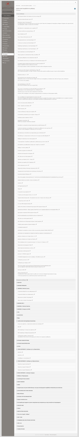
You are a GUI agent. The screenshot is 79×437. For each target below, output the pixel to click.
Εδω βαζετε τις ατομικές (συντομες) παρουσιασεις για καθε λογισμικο (31, 125)
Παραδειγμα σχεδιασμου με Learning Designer (27, 45)
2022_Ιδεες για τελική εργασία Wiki (25, 218)
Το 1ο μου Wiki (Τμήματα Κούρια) (24, 203)
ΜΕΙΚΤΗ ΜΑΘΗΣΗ (21, 381)
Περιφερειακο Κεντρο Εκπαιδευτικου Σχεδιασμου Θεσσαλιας (30, 171)
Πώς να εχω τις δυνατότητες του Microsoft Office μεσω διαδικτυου (31, 88)
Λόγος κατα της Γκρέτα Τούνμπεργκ (25, 297)
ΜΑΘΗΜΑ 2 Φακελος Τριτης (23, 288)
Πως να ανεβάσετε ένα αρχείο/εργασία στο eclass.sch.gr (29, 96)
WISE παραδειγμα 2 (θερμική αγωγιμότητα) (26, 332)
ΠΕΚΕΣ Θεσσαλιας (21, 108)
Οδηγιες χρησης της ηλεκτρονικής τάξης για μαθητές (28, 54)
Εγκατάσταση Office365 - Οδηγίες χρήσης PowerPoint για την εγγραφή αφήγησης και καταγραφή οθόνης (38, 209)
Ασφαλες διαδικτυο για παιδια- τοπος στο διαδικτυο (28, 180)
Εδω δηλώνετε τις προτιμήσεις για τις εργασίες (27, 28)
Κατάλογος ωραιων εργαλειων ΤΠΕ (25, 117)
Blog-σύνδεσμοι (20, 393)
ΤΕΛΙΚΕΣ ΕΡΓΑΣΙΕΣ (21, 429)
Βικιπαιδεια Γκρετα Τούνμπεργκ (24, 22)
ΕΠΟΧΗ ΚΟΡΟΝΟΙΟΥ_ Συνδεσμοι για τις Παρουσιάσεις (29, 349)
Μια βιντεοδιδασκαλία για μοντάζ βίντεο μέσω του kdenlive (30, 215)
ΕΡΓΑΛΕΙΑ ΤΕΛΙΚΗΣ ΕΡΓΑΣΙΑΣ (23, 340)
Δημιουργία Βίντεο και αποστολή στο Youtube (27, 77)
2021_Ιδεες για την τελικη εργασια (24, 156)
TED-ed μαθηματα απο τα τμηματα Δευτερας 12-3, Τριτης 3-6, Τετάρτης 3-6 (32, 242)
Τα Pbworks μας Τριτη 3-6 (23, 259)
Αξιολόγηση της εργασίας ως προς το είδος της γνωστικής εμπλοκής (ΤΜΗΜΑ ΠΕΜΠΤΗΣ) (35, 230)
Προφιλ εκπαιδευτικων (22, 399)
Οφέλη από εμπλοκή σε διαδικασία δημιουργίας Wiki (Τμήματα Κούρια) (32, 206)
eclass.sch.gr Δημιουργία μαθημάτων (25, 102)
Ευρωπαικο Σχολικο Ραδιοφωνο (24, 174)
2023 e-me (19, 423)
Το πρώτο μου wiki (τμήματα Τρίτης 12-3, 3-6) (27, 194)
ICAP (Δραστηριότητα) (22, 186)
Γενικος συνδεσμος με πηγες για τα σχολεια (26, 111)
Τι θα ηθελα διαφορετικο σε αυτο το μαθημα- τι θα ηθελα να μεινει (31, 256)
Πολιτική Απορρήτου (53, 434)
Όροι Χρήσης (47, 434)
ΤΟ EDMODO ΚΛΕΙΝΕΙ (22, 227)
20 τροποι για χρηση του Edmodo (24, 150)
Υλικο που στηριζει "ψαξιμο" (23, 414)
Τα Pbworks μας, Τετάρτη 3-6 (23, 262)
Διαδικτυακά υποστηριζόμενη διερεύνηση (26, 320)
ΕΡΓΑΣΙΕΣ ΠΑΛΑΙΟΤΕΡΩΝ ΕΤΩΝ (23, 343)
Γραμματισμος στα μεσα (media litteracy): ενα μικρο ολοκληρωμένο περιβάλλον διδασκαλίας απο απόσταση (39, 387)
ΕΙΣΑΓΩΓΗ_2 (20, 355)
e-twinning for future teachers (23, 378)
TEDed (19, 188)
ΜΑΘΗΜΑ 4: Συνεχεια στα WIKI (23, 309)
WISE (19, 326)
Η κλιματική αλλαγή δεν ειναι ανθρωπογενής (27, 291)
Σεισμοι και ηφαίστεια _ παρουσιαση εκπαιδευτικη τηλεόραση (30, 323)
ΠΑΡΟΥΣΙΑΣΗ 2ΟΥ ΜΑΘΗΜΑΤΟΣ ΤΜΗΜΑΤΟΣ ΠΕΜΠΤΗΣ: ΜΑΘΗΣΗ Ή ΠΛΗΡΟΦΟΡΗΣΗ (34, 233)
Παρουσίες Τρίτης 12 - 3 (23, 74)
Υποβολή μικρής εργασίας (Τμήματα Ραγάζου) (27, 224)
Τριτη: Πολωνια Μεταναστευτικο (24, 37)
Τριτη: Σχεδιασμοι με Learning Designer (26, 51)
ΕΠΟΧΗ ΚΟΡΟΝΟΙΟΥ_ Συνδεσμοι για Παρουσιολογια (28, 361)
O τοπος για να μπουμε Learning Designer (26, 42)
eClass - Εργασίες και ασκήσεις (24, 105)
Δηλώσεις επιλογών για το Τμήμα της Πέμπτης (27, 239)
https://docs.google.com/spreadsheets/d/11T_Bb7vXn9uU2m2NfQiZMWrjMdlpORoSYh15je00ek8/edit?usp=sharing (40, 177)
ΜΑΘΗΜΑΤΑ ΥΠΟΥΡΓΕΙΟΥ (23, 120)
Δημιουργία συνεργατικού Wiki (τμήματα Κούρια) (27, 212)
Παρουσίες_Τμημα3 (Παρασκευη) (24, 369)
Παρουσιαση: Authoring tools (24, 250)
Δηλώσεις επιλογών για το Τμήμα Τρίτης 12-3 (27, 236)
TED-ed (18, 408)
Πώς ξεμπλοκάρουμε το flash (23, 84)
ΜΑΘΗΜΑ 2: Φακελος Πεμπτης (23, 306)
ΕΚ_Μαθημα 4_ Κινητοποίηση (24, 358)
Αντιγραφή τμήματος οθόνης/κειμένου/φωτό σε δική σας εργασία (31, 63)
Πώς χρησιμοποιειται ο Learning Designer (26, 39)
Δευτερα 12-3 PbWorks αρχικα (24, 253)
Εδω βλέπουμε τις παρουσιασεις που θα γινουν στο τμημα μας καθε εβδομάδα (33, 135)
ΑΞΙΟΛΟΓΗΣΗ (20, 315)
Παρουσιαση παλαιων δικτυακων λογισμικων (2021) (28, 168)
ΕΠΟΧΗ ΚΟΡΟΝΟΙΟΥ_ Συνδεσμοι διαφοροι (26, 372)
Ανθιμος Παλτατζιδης (22, 272)
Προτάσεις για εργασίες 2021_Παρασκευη (26, 162)
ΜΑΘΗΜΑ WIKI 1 (20, 303)
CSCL (18, 312)
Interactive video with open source (25, 19)
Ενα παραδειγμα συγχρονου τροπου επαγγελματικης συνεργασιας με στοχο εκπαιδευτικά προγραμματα (39, 402)
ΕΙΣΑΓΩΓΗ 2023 (20, 405)
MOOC (18, 384)
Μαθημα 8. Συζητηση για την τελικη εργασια (27, 138)
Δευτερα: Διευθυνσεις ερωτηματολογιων (26, 31)
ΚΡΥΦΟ (18, 346)
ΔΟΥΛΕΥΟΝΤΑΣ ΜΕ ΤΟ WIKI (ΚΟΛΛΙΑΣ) (25, 390)
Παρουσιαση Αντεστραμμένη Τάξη (25, 245)
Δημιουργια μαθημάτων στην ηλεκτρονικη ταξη (27, 57)
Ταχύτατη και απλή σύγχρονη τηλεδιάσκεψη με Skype (28, 70)
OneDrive (20, 183)
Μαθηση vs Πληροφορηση (22, 375)
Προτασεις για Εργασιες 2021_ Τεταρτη (25, 159)
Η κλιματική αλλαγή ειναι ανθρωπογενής (26, 294)
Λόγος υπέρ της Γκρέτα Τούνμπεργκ (25, 300)
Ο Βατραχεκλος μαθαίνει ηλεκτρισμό (25, 335)
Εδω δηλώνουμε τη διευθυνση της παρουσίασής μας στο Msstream (31, 132)
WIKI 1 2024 (19, 417)
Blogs (18, 318)
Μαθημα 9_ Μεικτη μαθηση (23, 147)
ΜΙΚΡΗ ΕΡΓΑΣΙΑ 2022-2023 (22, 411)
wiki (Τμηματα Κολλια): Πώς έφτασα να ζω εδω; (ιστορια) (29, 16)
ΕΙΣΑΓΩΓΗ (19, 282)
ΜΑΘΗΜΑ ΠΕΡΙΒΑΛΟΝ (21, 285)
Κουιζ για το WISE (21, 269)
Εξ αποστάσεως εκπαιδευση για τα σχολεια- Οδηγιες (28, 114)
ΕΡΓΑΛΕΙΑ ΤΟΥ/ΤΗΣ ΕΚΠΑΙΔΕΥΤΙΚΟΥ (24, 396)
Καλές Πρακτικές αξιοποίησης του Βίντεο (26, 248)
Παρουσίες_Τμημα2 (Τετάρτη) (24, 367)
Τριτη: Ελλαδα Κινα (22, 34)
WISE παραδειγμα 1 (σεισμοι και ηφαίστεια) (26, 329)
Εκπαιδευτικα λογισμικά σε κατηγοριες (25, 153)
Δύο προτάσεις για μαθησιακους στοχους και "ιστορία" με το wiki (30, 144)
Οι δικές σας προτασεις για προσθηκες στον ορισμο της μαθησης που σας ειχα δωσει (34, 128)
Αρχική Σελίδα (18, 5)
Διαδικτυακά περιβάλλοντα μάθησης (26, 5)
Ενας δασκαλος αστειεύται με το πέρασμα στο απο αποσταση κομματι (31, 60)
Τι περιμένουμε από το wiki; (23, 200)
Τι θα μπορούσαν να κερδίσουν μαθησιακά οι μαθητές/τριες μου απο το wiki (33, 141)
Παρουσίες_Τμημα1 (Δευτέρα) (24, 364)
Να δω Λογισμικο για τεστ (23, 165)
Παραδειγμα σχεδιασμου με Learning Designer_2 (27, 48)
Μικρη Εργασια (20, 426)
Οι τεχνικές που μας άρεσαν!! (24, 191)
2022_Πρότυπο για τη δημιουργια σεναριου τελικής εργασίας (30, 221)
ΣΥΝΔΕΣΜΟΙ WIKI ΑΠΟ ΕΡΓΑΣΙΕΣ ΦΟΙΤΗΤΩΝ (26, 420)
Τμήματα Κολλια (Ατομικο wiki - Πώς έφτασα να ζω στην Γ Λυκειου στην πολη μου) (34, 197)
